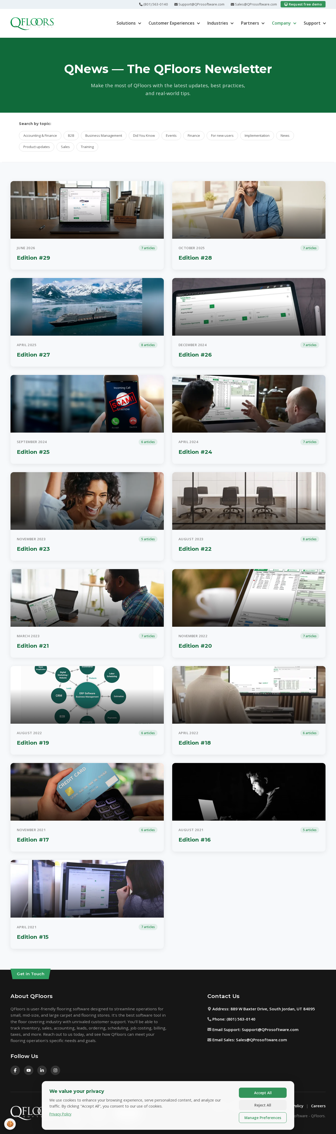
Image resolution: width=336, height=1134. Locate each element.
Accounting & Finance (40, 135)
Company (281, 23)
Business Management (103, 135)
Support (312, 23)
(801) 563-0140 (155, 4)
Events (171, 135)
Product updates (36, 146)
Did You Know (144, 135)
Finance (194, 135)
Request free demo (305, 4)
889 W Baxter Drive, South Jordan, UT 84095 (272, 1008)
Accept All (263, 1092)
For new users (222, 135)
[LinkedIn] (42, 1070)
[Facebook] (15, 1070)
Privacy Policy (60, 1113)
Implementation (257, 135)
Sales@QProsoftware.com (255, 4)
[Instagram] (55, 1070)
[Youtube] (28, 1070)
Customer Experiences (172, 23)
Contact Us (223, 996)
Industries (217, 23)
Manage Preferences (262, 1117)
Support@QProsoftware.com (201, 4)
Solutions (126, 23)
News (285, 135)
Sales (65, 146)
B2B (71, 135)
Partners (250, 23)
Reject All (262, 1105)
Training (87, 146)
